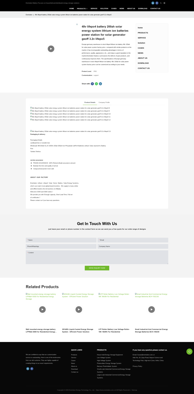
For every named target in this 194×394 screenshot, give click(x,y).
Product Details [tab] (89, 102)
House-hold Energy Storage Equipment (110, 355)
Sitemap (134, 390)
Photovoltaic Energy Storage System (109, 363)
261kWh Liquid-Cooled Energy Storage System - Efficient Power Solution (77, 330)
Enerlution (29, 15)
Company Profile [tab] (104, 102)
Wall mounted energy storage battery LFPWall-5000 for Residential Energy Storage (40, 330)
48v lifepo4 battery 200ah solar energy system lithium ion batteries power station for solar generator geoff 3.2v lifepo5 (73, 15)
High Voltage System (104, 360)
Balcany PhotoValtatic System (107, 366)
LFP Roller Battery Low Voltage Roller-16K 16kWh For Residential (114, 330)
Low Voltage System (104, 357)
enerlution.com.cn (146, 355)
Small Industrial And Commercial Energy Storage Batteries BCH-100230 (151, 330)
